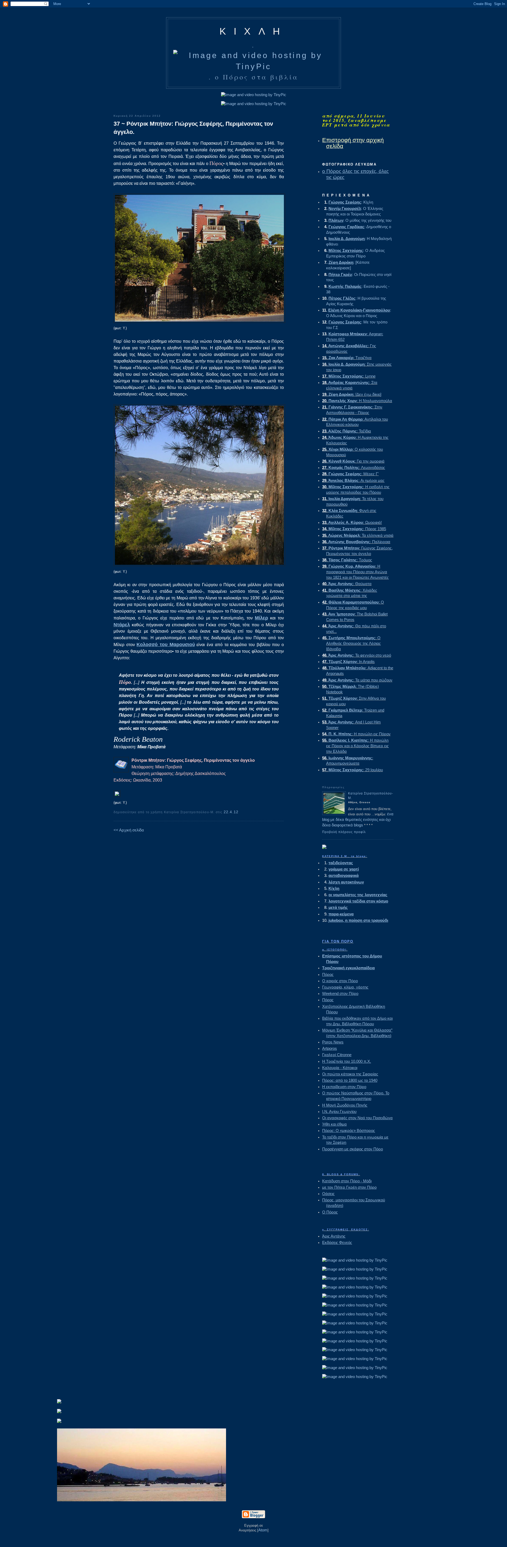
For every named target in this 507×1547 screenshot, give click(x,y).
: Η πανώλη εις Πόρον (356, 734)
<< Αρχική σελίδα (129, 830)
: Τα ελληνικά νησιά (357, 535)
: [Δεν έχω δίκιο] (351, 394)
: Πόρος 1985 (354, 528)
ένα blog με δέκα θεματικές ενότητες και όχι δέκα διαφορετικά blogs (357, 819)
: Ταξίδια (346, 431)
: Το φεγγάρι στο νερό (356, 655)
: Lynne (348, 376)
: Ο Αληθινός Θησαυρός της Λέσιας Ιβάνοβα (351, 643)
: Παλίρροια (356, 541)
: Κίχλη (347, 202)
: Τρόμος (347, 560)
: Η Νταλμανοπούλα (357, 400)
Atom (262, 1530)
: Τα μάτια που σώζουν (357, 680)
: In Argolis (348, 661)
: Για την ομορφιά (353, 461)
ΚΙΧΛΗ (253, 31)
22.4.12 (231, 812)
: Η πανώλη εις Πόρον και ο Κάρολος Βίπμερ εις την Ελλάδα (355, 746)
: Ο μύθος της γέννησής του (356, 220)
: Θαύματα (347, 583)
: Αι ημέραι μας (353, 480)
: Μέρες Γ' (350, 474)
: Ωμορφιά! (352, 522)
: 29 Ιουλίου (352, 770)
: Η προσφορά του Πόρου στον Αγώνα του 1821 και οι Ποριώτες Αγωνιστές (355, 572)
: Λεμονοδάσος (353, 467)
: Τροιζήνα (347, 357)
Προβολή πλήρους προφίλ (344, 832)
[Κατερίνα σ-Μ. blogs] (324, 847)
